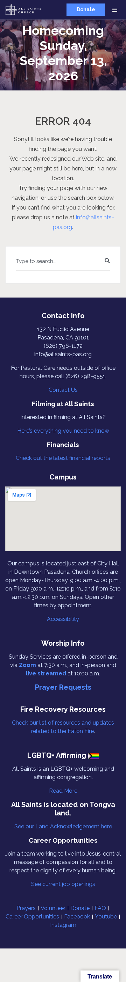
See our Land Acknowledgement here (63, 826)
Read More (63, 790)
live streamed (46, 673)
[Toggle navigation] (114, 9)
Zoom (27, 665)
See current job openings (63, 884)
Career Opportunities (32, 916)
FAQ (100, 908)
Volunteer (53, 908)
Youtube (106, 916)
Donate (86, 9)
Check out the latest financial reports (63, 458)
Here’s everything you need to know (63, 430)
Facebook (77, 916)
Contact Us (63, 390)
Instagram (63, 925)
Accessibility (63, 619)
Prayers (26, 908)
